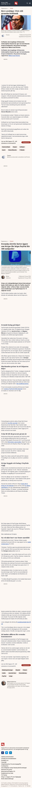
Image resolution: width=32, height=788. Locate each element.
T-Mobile (22, 150)
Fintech (11, 241)
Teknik (11, 8)
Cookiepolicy (4, 766)
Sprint (3, 150)
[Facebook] (2, 752)
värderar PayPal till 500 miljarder (13, 389)
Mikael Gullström (11, 681)
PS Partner (4, 775)
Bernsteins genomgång (14, 442)
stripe (10, 676)
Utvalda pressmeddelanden (8, 758)
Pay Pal (4, 676)
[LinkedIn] (10, 752)
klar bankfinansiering (22, 383)
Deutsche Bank (6, 147)
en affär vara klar (13, 423)
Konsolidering (22, 673)
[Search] (27, 3)
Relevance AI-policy (6, 769)
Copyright (3, 762)
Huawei (15, 147)
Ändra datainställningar (7, 778)
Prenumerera (26, 142)
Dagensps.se (4, 8)
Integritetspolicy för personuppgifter (11, 764)
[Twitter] (6, 752)
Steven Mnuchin (12, 150)
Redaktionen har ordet (7, 773)
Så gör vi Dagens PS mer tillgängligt (11, 777)
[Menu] (30, 3)
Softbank (22, 147)
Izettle (3, 673)
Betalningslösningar (7, 670)
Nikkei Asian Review (14, 55)
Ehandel (18, 670)
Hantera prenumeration (7, 756)
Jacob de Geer (12, 673)
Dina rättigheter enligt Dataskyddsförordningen (14, 767)
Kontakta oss (4, 760)
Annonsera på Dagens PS (8, 771)
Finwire (9, 155)
